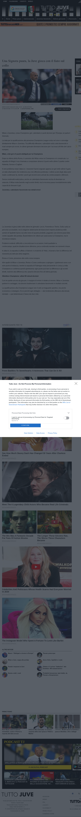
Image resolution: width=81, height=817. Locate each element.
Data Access (40, 433)
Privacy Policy (52, 433)
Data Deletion (28, 433)
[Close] (77, 384)
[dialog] (40, 408)
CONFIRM (25, 425)
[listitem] (40, 413)
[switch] (66, 418)
